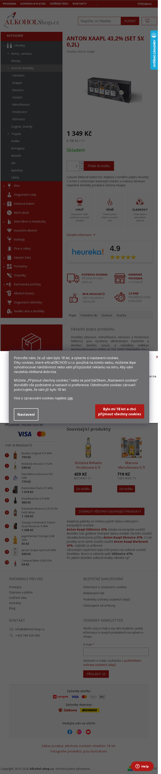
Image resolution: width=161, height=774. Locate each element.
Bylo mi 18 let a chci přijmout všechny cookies (119, 411)
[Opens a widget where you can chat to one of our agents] (142, 766)
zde (70, 398)
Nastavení (26, 414)
